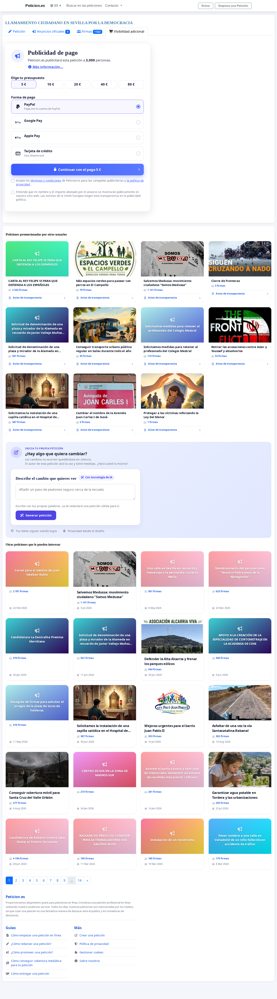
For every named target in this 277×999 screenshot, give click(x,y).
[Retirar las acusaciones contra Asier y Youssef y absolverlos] (240, 337)
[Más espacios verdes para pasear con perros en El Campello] (104, 271)
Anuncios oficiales (52, 31)
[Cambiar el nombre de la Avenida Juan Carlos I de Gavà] (104, 404)
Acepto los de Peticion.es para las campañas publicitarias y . (80, 182)
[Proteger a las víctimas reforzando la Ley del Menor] (172, 404)
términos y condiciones (46, 180)
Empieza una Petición (233, 5)
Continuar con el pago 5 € (79, 169)
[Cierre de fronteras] (240, 269)
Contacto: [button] (112, 5)
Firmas (91, 31)
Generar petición (39, 515)
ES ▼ (58, 5)
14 (80, 880)
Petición (18, 31)
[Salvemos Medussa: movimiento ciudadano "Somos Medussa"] (172, 271)
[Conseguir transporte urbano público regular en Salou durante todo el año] (104, 337)
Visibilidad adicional (128, 31)
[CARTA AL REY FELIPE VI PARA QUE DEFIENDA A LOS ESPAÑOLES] (37, 271)
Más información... (47, 67)
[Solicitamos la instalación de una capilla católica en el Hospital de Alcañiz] (37, 404)
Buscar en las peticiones (84, 5)
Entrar (206, 5)
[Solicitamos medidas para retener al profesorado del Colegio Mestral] (172, 337)
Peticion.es (35, 5)
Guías (11, 927)
